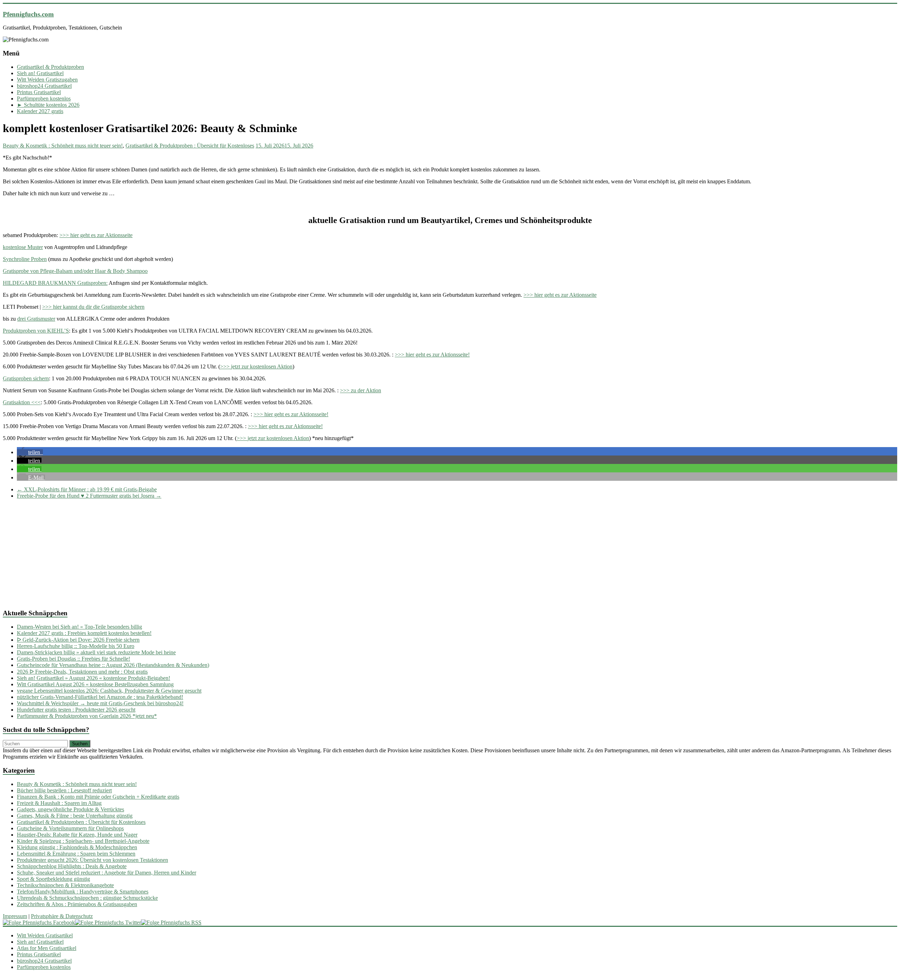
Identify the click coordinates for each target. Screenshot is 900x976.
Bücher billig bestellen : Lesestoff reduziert (64, 790)
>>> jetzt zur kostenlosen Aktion (256, 366)
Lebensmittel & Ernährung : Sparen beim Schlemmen (76, 854)
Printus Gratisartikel (39, 92)
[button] (30, 452)
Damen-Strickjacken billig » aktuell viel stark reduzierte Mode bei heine (96, 652)
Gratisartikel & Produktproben (50, 67)
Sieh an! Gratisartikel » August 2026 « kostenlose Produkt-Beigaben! (93, 678)
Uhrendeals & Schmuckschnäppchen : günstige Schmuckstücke (87, 898)
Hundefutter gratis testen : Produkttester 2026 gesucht (76, 710)
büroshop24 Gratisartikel (44, 86)
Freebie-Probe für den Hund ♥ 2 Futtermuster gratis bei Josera (89, 496)
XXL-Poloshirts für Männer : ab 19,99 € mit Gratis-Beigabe (87, 489)
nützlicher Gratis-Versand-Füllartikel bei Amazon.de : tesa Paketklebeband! (100, 697)
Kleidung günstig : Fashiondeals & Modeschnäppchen (77, 847)
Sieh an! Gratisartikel (40, 73)
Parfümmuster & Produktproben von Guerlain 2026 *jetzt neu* (87, 716)
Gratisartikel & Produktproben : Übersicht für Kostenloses (190, 146)
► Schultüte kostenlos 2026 (48, 105)
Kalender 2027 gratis (40, 111)
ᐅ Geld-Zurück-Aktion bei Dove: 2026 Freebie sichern (78, 640)
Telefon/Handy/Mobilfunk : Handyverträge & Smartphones (82, 892)
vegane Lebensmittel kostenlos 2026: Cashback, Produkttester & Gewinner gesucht (109, 691)
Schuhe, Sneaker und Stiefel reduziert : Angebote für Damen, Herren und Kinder (106, 873)
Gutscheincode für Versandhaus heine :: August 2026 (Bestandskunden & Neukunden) (113, 665)
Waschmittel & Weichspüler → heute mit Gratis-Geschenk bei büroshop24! (100, 703)
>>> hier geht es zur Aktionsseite (96, 235)
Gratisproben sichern (26, 378)
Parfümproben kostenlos (44, 98)
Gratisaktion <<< (22, 402)
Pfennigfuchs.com (28, 14)
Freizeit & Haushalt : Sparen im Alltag (59, 803)
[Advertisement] (214, 554)
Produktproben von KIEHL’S (36, 331)
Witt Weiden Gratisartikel (45, 935)
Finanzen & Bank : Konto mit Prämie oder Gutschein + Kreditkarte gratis (98, 797)
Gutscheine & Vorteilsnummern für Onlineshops (70, 828)
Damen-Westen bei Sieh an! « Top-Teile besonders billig (79, 627)
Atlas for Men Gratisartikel (46, 948)
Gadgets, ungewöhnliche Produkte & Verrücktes (70, 809)
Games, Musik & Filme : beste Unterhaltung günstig (75, 816)
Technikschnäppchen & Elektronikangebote (65, 885)
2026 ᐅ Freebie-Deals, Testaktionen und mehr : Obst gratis (82, 672)
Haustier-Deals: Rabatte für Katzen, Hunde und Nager (77, 835)
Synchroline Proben (25, 259)
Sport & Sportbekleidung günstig (53, 879)
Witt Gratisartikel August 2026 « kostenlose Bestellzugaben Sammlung (95, 684)
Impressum (15, 916)
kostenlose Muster (23, 247)
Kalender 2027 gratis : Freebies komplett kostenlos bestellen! (84, 633)
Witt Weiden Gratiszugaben (47, 80)
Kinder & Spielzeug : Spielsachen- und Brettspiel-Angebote (83, 841)
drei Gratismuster (36, 319)
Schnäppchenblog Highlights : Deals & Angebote (72, 866)
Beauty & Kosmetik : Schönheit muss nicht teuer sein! (63, 146)
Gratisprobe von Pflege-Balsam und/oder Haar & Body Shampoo (75, 271)
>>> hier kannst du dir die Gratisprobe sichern (93, 307)
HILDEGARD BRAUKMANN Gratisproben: (55, 283)
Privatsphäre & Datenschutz (62, 916)
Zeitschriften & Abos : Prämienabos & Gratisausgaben (77, 904)
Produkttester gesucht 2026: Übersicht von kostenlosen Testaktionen (92, 860)
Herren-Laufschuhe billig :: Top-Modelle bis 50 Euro (75, 646)
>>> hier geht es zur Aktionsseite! (432, 355)
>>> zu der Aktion (360, 390)
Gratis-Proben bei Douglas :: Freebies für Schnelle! (73, 659)
